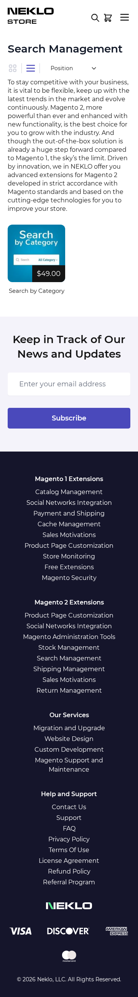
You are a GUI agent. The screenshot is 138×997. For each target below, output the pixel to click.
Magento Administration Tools (69, 637)
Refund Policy (69, 871)
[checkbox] (15, 68)
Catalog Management (69, 492)
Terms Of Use (69, 850)
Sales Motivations (69, 535)
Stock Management (69, 647)
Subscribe (69, 418)
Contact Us (69, 807)
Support (69, 817)
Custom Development (69, 749)
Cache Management (69, 524)
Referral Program (69, 882)
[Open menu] (124, 17)
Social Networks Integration (69, 502)
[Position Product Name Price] (73, 68)
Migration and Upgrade (69, 728)
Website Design (69, 738)
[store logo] (31, 16)
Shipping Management (69, 669)
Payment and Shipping (69, 513)
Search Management (69, 658)
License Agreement (69, 860)
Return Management (69, 690)
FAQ (69, 828)
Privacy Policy (69, 839)
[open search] (95, 18)
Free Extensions (69, 567)
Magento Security (69, 577)
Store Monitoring (69, 556)
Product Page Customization (69, 545)
